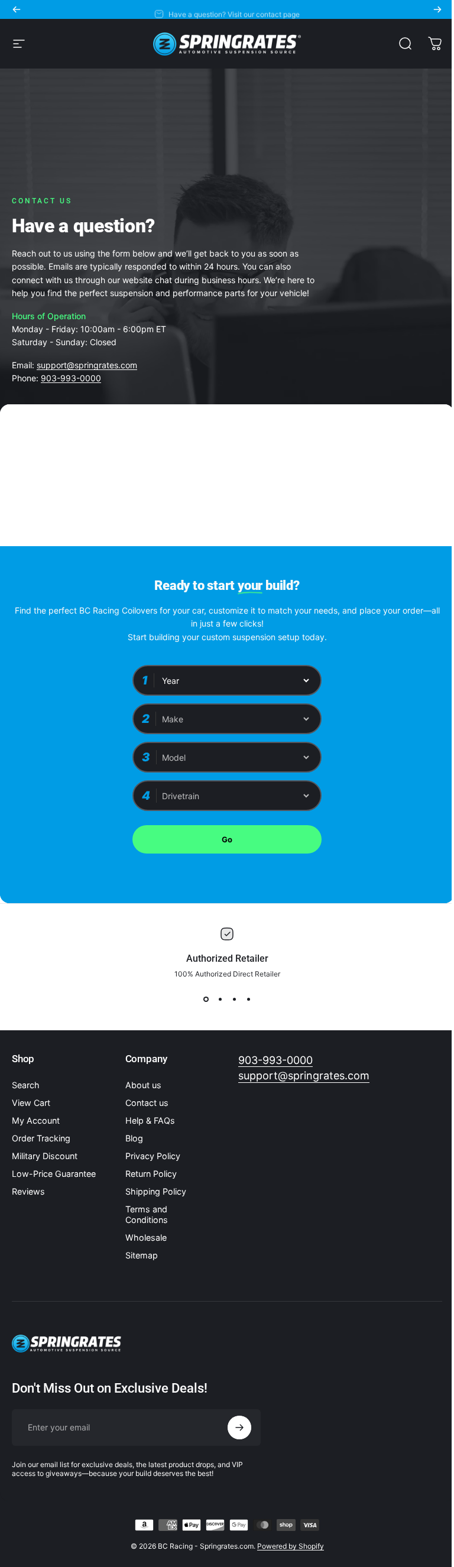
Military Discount (44, 1156)
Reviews (28, 1191)
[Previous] (17, 9)
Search (26, 1085)
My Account (36, 1120)
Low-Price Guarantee (54, 1174)
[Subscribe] (239, 1427)
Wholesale (146, 1237)
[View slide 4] (248, 999)
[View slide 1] (206, 999)
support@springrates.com (87, 365)
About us (143, 1085)
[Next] (437, 9)
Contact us (146, 1103)
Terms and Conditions (146, 1214)
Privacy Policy (152, 1156)
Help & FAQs (150, 1120)
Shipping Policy (155, 1191)
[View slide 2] (220, 999)
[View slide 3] (234, 999)
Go (227, 839)
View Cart (31, 1103)
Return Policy (151, 1174)
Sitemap (141, 1255)
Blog (134, 1138)
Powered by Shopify (290, 1546)
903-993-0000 (71, 378)
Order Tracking (41, 1138)
